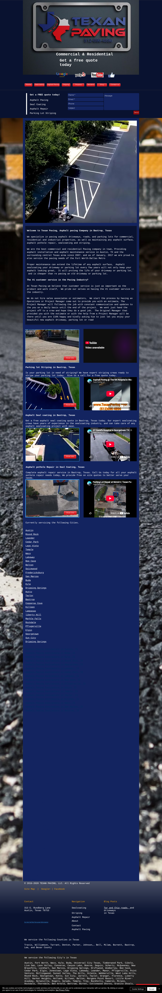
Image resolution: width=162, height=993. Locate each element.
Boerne (88, 965)
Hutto (28, 592)
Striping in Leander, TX (40, 833)
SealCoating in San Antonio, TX (45, 779)
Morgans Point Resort (100, 978)
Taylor (29, 595)
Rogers (56, 981)
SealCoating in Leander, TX (42, 737)
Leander (95, 970)
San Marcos (32, 576)
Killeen (30, 607)
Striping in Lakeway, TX (40, 829)
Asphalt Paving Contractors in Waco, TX (50, 703)
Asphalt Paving (34, 845)
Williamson (41, 945)
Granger (104, 976)
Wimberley (111, 968)
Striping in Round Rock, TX (42, 791)
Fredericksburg (34, 572)
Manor (106, 970)
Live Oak (29, 965)
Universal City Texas (87, 963)
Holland (57, 978)
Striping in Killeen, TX (40, 806)
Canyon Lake (74, 965)
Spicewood (31, 569)
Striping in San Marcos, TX (42, 795)
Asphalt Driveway (35, 848)
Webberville (106, 973)
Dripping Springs (35, 588)
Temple (29, 549)
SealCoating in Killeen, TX (42, 768)
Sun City (30, 638)
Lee (26, 947)
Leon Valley (44, 965)
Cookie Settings (138, 989)
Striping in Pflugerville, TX (43, 837)
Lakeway (30, 557)
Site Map (30, 889)
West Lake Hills (125, 973)
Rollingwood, (44, 973)
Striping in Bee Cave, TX (41, 818)
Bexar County (44, 947)
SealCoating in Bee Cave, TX (43, 752)
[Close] (159, 989)
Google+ (45, 889)
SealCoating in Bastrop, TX (42, 783)
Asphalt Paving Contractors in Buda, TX (50, 653)
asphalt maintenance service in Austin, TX (86, 252)
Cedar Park (32, 542)
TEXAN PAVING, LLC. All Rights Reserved (65, 883)
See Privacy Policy (62, 990)
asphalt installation (40, 252)
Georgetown (32, 634)
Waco (28, 553)
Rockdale (30, 622)
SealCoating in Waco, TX (40, 772)
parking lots (105, 237)
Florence (117, 976)
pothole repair (46, 243)
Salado (66, 981)
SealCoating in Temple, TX (41, 760)
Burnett (117, 945)
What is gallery (35, 875)
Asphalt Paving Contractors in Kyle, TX (50, 657)
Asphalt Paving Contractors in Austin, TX (51, 649)
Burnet (83, 983)
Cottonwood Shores (101, 983)
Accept (151, 989)
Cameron (109, 981)
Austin (29, 530)
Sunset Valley (61, 973)
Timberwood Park (112, 963)
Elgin (28, 630)
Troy (85, 981)
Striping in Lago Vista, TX (42, 825)
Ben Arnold (58, 983)
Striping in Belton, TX (39, 810)
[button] (81, 172)
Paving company (92, 249)
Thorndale (43, 983)
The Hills (78, 973)
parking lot (72, 267)
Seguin (99, 965)
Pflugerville (33, 626)
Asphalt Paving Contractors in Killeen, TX (52, 699)
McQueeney (123, 965)
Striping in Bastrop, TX (40, 802)
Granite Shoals (123, 983)
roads (86, 237)
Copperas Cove (33, 603)
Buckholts (97, 981)
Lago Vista (32, 546)
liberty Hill (33, 615)
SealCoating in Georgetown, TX (44, 733)
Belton (29, 565)
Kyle (28, 584)
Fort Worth (41, 963)
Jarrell (82, 976)
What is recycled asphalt (41, 871)
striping (84, 243)
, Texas (70, 415)
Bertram (72, 983)
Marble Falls (33, 618)
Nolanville (42, 981)
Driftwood (97, 968)
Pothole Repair (34, 856)
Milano (121, 981)
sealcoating (65, 243)
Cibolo (129, 963)
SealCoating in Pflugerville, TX (45, 756)
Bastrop (61, 415)
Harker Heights (41, 978)
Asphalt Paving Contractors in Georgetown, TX (54, 664)
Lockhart (44, 968)
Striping (30, 787)
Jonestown (55, 970)
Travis (28, 945)
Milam (107, 945)
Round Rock (32, 534)
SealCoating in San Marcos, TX (44, 775)
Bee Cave (30, 561)
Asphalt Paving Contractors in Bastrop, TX (52, 710)
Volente (91, 973)
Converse (59, 965)
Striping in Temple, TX (39, 814)
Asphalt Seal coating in (41, 415)
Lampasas (30, 611)
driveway (54, 267)
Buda (28, 580)
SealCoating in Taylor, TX (41, 764)
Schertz (109, 965)
